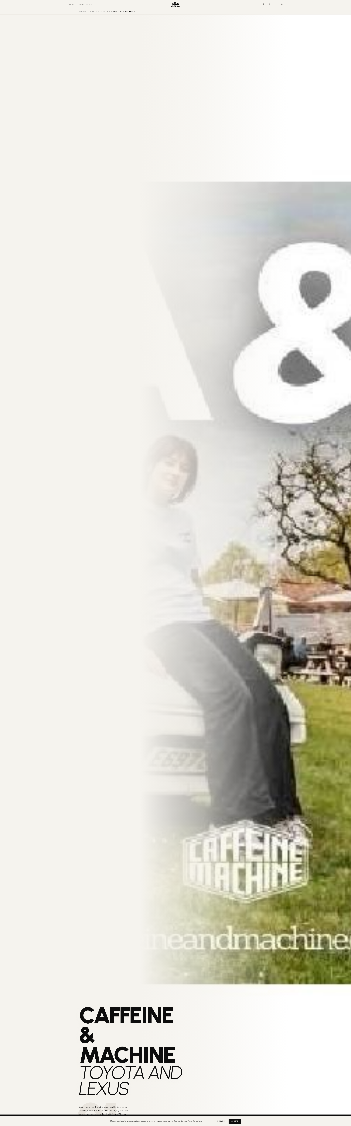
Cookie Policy (187, 1121)
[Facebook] (263, 4)
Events (82, 11)
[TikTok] (276, 4)
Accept (234, 1121)
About (70, 4)
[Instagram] (269, 4)
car (92, 11)
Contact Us (85, 4)
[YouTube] (282, 4)
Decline (221, 1121)
